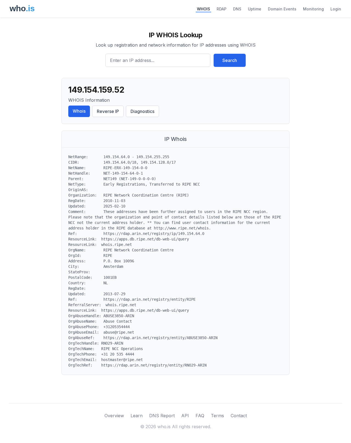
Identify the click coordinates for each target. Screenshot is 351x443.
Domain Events (282, 9)
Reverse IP (108, 111)
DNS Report (162, 415)
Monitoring (313, 9)
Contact (239, 415)
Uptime (254, 9)
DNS (237, 9)
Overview (114, 415)
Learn (137, 415)
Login (335, 9)
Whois (79, 111)
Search (229, 60)
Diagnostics (142, 111)
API (185, 415)
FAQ (200, 415)
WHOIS (203, 9)
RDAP (222, 9)
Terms (217, 415)
